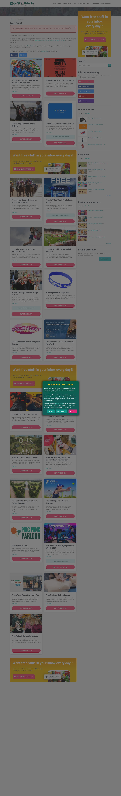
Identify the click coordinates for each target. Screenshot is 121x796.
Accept (72, 411)
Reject (50, 411)
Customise (61, 411)
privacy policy (59, 403)
